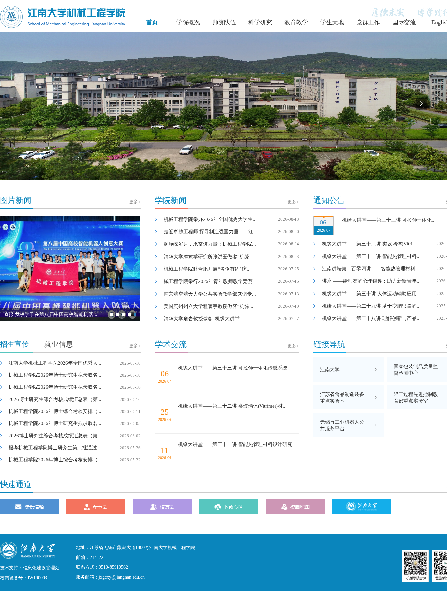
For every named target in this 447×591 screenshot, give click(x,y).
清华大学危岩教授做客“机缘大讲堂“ (231, 318)
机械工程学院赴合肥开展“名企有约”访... (231, 269)
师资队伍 (224, 22)
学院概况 (188, 22)
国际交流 (404, 22)
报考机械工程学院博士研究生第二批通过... (75, 447)
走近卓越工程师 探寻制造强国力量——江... (231, 231)
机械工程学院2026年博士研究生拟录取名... (75, 375)
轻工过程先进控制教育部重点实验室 (416, 397)
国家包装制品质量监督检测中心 (416, 370)
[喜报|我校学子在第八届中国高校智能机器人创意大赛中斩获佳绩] (70, 271)
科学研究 (260, 22)
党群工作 (368, 22)
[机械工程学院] (62, 26)
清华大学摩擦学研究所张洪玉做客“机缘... (231, 256)
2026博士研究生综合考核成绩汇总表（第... (75, 399)
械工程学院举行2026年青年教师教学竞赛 (231, 281)
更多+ (135, 201)
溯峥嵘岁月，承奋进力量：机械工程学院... (231, 244)
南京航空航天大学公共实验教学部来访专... (231, 293)
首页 (152, 22)
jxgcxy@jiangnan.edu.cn (122, 577)
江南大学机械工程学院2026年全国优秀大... (75, 363)
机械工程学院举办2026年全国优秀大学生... (231, 219)
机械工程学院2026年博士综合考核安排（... (75, 411)
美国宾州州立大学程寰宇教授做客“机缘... (231, 306)
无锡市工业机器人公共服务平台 (342, 425)
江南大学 (330, 369)
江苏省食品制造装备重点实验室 (342, 397)
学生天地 (332, 22)
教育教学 (296, 22)
